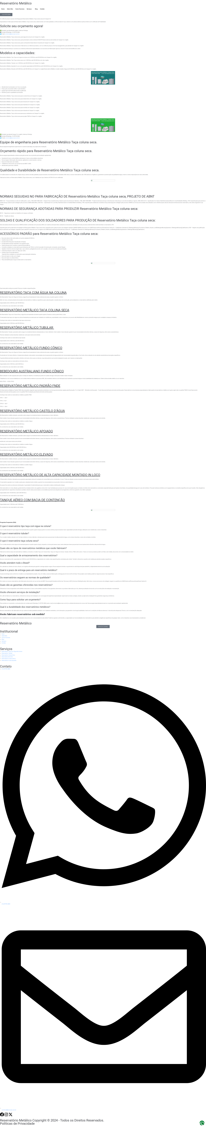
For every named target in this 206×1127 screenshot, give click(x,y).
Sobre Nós (10, 9)
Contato (42, 9)
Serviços (29, 9)
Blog (36, 9)
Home (3, 9)
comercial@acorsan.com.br (12, 34)
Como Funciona (19, 9)
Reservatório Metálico (16, 3)
